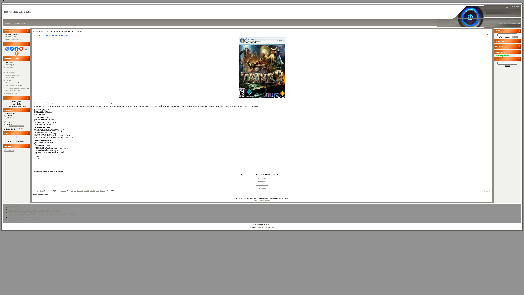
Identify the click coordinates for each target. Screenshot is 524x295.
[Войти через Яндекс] (21, 49)
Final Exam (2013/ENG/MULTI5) (19, 215)
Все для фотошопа (12, 85)
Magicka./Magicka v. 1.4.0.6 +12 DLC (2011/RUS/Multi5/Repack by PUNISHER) (34, 211)
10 (53, 31)
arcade (97, 191)
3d (94, 191)
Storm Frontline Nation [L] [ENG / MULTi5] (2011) (24, 217)
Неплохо (10, 120)
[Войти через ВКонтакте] (12, 49)
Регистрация (16, 23)
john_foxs (63, 191)
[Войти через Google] (26, 49)
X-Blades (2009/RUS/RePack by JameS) (21, 212)
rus (75, 191)
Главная (7, 23)
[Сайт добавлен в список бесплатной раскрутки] (9, 150)
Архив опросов (18, 128)
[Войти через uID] (7, 49)
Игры (7, 62)
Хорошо (9, 118)
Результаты (8, 128)
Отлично (10, 115)
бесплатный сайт (263, 227)
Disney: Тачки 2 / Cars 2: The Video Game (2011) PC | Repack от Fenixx (32, 209)
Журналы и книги (11, 70)
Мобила (8, 65)
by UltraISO (85, 191)
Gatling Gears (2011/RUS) (17, 207)
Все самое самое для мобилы (16, 88)
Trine (72, 191)
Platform (79, 191)
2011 (91, 191)
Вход (23, 23)
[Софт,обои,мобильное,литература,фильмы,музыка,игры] (17, 138)
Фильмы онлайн (11, 93)
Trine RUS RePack (14, 206)
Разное (8, 78)
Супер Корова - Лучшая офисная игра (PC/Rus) (24, 220)
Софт (7, 67)
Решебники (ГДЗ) (11, 91)
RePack (102, 191)
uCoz (272, 227)
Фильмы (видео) (11, 75)
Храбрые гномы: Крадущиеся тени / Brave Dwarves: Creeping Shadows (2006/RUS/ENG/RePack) (41, 214)
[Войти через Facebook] (16, 49)
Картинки (9, 72)
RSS (518, 23)
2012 (42, 31)
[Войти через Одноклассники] (17, 53)
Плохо (9, 122)
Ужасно (9, 124)
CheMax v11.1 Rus (14, 219)
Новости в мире (11, 83)
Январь (48, 31)
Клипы (8, 80)
